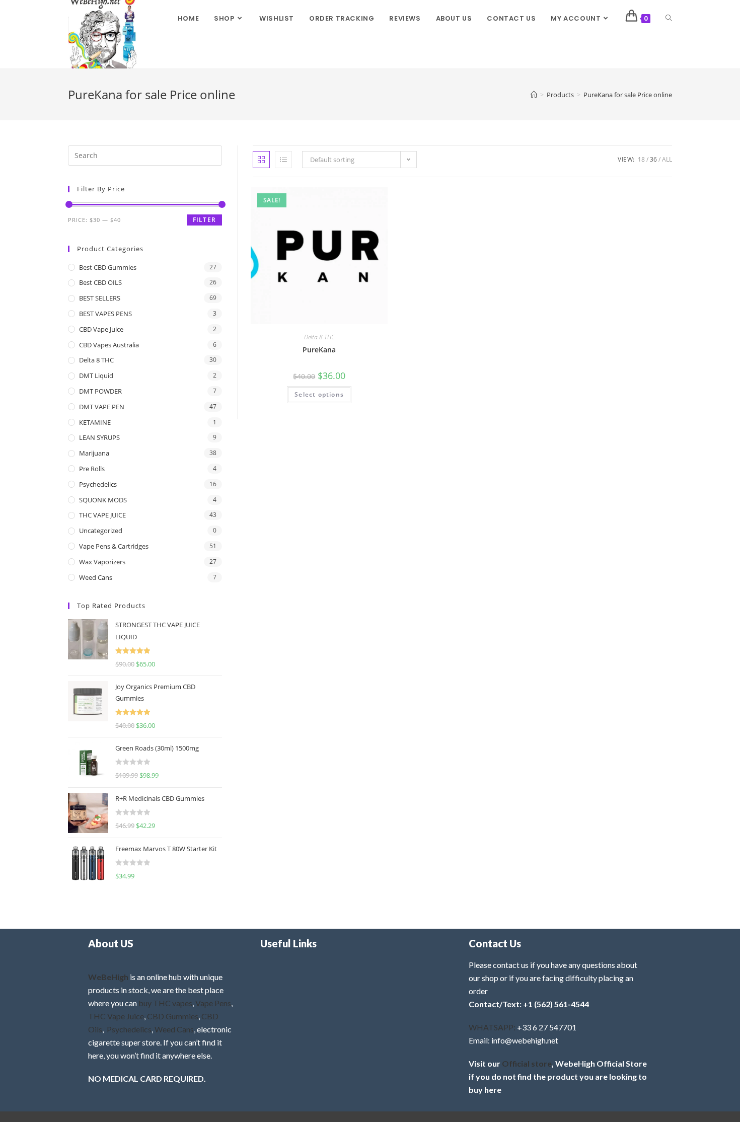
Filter (204, 219)
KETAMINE (95, 422)
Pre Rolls (92, 468)
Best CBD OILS (100, 282)
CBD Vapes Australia (109, 344)
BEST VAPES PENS (105, 313)
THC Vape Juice (116, 1016)
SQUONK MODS (103, 499)
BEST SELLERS (99, 298)
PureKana (319, 349)
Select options (319, 394)
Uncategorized (100, 530)
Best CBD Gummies (107, 267)
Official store (527, 1063)
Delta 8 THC (319, 337)
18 (641, 159)
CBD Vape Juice (101, 329)
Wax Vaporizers (102, 561)
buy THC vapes (165, 1003)
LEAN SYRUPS (99, 437)
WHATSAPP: (492, 1027)
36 (653, 159)
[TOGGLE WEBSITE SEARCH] (669, 18)
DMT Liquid (96, 375)
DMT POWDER (100, 391)
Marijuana (94, 453)
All (667, 159)
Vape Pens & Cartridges (114, 546)
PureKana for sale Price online (627, 94)
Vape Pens (213, 1003)
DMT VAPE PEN (101, 406)
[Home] (534, 94)
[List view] (283, 159)
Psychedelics (98, 484)
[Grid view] (261, 159)
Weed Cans (95, 577)
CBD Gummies (172, 1016)
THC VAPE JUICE (102, 514)
